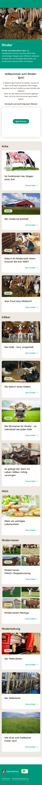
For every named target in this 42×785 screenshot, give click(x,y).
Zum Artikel (30, 185)
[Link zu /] (10, 771)
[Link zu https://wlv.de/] (24, 771)
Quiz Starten (21, 121)
